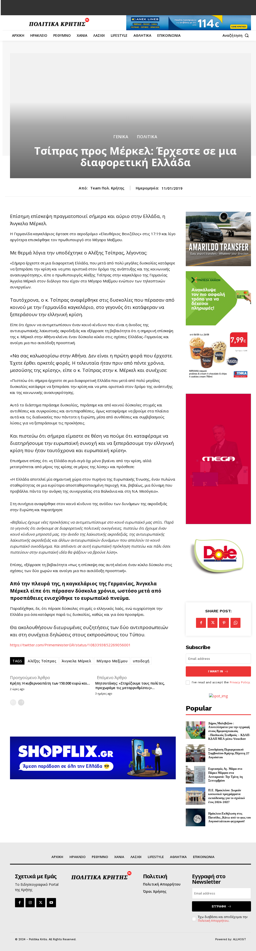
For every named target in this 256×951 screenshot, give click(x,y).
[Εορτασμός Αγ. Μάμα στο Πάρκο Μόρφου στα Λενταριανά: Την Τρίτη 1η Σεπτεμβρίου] (195, 775)
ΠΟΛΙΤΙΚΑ (147, 137)
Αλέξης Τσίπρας (42, 661)
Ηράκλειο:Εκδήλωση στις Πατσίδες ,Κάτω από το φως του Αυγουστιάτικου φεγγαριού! (229, 817)
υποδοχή (141, 661)
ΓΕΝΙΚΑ (121, 137)
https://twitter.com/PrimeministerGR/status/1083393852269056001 (70, 644)
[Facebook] (201, 623)
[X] (213, 623)
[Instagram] (30, 902)
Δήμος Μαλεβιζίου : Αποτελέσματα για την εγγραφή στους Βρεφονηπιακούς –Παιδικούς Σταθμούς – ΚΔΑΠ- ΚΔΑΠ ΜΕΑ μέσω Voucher (229, 731)
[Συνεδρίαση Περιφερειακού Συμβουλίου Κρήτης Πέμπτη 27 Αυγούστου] (195, 753)
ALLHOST (239, 939)
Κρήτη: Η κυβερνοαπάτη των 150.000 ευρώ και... (50, 683)
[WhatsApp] (235, 623)
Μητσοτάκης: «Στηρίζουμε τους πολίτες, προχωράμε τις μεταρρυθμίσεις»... (130, 685)
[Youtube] (51, 902)
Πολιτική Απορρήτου (213, 921)
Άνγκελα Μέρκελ (76, 661)
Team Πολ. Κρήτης (107, 188)
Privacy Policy (240, 682)
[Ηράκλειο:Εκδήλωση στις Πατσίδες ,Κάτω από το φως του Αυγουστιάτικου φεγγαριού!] (195, 817)
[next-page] (21, 702)
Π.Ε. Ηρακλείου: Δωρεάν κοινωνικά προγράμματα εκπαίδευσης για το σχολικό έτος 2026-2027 (226, 796)
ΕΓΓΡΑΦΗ (219, 906)
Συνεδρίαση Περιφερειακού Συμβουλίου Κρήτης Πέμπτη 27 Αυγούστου (229, 753)
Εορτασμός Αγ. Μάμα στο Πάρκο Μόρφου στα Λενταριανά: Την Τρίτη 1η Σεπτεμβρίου (225, 774)
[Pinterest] (224, 623)
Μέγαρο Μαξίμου (112, 661)
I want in (215, 671)
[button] (236, 35)
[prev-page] (13, 702)
